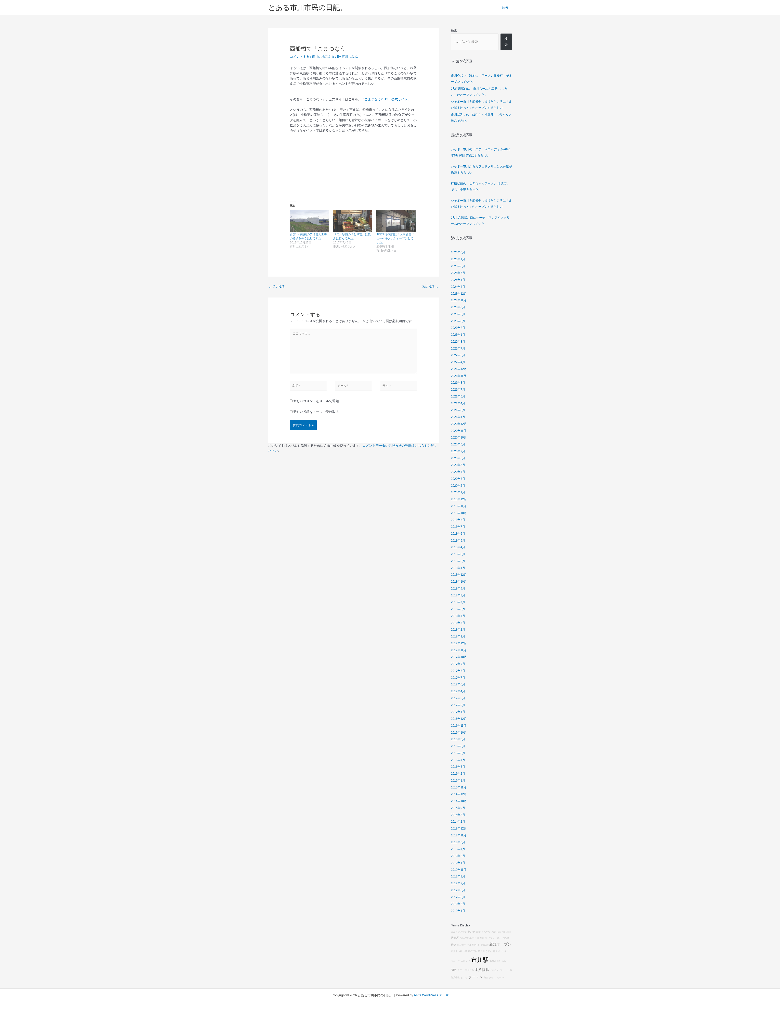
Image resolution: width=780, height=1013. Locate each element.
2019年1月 (458, 568)
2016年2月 (458, 773)
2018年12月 (459, 574)
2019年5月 (458, 540)
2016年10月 (459, 732)
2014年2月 (458, 821)
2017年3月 (458, 698)
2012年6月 (458, 890)
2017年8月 (458, 670)
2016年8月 (458, 746)
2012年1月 (458, 910)
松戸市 (488, 938)
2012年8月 (458, 876)
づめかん (494, 970)
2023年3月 (458, 321)
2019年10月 (459, 513)
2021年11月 (458, 376)
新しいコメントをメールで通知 (316, 401)
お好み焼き (495, 961)
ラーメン (475, 977)
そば (469, 945)
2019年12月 (459, 499)
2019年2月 (458, 561)
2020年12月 (459, 424)
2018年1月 (458, 636)
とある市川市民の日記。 (307, 7)
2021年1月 (458, 417)
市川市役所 (483, 945)
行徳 (453, 944)
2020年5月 (458, 465)
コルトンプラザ (459, 931)
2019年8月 (458, 519)
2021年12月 (459, 369)
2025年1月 (458, 279)
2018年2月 (458, 629)
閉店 (454, 970)
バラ (468, 961)
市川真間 (506, 931)
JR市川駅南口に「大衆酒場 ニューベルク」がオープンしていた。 (395, 238)
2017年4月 (458, 691)
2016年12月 (459, 718)
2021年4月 (458, 403)
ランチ (471, 931)
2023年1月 (458, 334)
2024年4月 (458, 286)
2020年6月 (458, 458)
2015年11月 (458, 787)
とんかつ (485, 931)
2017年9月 (458, 664)
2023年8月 (458, 307)
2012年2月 (458, 904)
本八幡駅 (482, 970)
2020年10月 (459, 437)
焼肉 (474, 945)
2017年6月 (458, 684)
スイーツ (455, 961)
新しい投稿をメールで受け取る (316, 412)
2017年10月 (459, 657)
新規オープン (500, 944)
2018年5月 (458, 609)
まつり (464, 977)
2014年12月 (459, 794)
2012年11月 (458, 869)
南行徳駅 (472, 951)
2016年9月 (458, 739)
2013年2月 (458, 856)
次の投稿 (430, 286)
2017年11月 (458, 650)
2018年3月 (458, 622)
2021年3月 (458, 410)
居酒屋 (455, 937)
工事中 (472, 938)
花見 (498, 931)
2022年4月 (458, 362)
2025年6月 (458, 273)
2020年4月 (458, 471)
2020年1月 (458, 492)
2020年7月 (458, 451)
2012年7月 (458, 883)
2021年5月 (458, 396)
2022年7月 (458, 348)
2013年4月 (458, 849)
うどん (488, 951)
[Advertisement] (353, 166)
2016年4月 (458, 760)
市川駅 (480, 960)
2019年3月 (458, 554)
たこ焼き (461, 945)
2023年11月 (458, 300)
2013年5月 (458, 842)
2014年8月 (458, 814)
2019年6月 (458, 533)
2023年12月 (459, 293)
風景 (478, 931)
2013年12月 (459, 828)
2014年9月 (458, 808)
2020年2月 (458, 485)
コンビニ (504, 951)
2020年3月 (458, 478)
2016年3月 (458, 766)
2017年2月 (458, 705)
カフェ (460, 970)
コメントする (299, 56)
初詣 (493, 931)
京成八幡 (464, 938)
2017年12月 (459, 643)
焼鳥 (482, 938)
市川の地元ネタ (323, 56)
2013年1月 (458, 862)
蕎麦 (486, 977)
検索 (454, 30)
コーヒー (504, 970)
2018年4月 (458, 616)
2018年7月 (458, 602)
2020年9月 (458, 444)
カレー (505, 961)
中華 (465, 951)
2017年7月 (458, 677)
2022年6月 (458, 355)
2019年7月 (458, 526)
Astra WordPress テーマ (431, 995)
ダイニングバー (497, 977)
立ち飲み (469, 970)
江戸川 (481, 951)
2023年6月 (458, 314)
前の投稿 (277, 286)
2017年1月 (458, 711)
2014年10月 (459, 801)
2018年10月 (459, 581)
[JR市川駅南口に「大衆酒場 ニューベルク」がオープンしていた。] (396, 221)
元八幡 (506, 938)
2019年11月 (458, 506)
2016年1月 (458, 780)
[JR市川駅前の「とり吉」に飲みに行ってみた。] (352, 221)
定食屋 (496, 951)
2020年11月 (458, 430)
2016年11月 (458, 725)
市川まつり (456, 951)
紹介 (505, 7)
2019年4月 (458, 547)
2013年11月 (458, 835)
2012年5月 (458, 897)
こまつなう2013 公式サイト (386, 99)
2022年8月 (458, 341)
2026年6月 (458, 252)
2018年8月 (458, 595)
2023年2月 (458, 327)
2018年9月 (458, 588)
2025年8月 (458, 266)
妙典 (463, 961)
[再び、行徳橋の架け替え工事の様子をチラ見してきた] (309, 221)
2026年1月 (458, 259)
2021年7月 (458, 389)
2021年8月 (458, 382)
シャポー (497, 938)
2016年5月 (458, 753)
